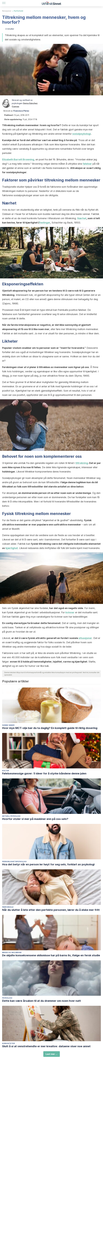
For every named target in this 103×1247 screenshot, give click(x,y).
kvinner (69, 612)
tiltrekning (82, 463)
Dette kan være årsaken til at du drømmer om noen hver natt (41, 1000)
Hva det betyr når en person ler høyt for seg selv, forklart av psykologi (48, 864)
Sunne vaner (8, 725)
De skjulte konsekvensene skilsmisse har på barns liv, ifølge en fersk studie (51, 955)
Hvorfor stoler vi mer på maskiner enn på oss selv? (35, 819)
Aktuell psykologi (11, 816)
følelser (87, 163)
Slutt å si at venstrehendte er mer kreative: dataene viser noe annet (46, 1046)
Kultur (5, 771)
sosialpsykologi (81, 133)
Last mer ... (52, 1054)
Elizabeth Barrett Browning (18, 159)
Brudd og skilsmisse (12, 952)
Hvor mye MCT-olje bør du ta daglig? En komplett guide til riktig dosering (49, 728)
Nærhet (81, 218)
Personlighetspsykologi (14, 862)
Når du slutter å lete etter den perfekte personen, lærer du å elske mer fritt (51, 909)
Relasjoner (6, 11)
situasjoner (85, 638)
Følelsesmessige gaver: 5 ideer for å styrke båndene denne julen (44, 773)
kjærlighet (12, 548)
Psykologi (7, 998)
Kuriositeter (8, 1043)
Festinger (44, 222)
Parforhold (18, 11)
